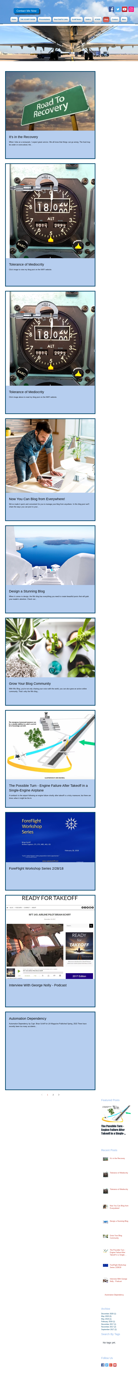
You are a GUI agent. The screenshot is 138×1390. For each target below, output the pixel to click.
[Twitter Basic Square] (106, 1365)
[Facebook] (111, 9)
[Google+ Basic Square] (110, 1365)
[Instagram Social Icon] (131, 9)
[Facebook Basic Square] (102, 1365)
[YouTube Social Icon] (114, 1365)
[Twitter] (118, 9)
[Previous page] (41, 1094)
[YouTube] (124, 9)
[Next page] (58, 1094)
